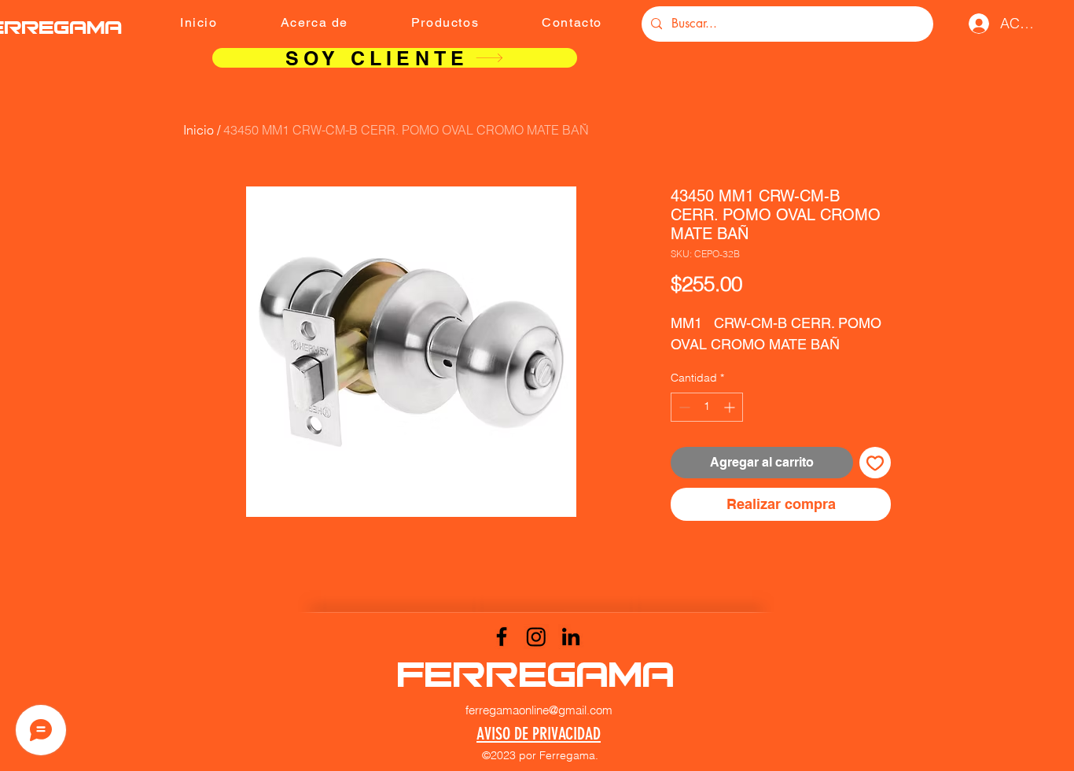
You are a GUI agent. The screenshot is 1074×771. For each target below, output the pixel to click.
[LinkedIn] (570, 636)
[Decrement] (683, 407)
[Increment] (731, 407)
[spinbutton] (707, 407)
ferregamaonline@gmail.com (538, 710)
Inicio (198, 130)
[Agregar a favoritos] (875, 462)
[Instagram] (536, 636)
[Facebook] (501, 636)
